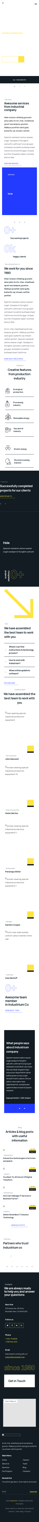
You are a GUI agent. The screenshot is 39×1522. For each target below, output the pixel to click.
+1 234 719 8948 (11, 1339)
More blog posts (18, 1225)
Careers (26, 1460)
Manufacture (8, 1155)
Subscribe (33, 1492)
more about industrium (13, 359)
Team (25, 1464)
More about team (12, 1010)
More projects (6, 496)
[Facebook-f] (12, 1325)
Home (4, 1460)
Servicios (5, 1467)
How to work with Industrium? (17, 662)
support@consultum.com (15, 1357)
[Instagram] (21, 1325)
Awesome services (11, 163)
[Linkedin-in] (16, 1325)
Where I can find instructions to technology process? (21, 649)
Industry (7, 1174)
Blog (24, 1467)
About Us (5, 1464)
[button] (14, 86)
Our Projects (7, 1471)
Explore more (9, 683)
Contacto (26, 1471)
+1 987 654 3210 (11, 1342)
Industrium (13, 1501)
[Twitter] (7, 1325)
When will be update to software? (19, 672)
